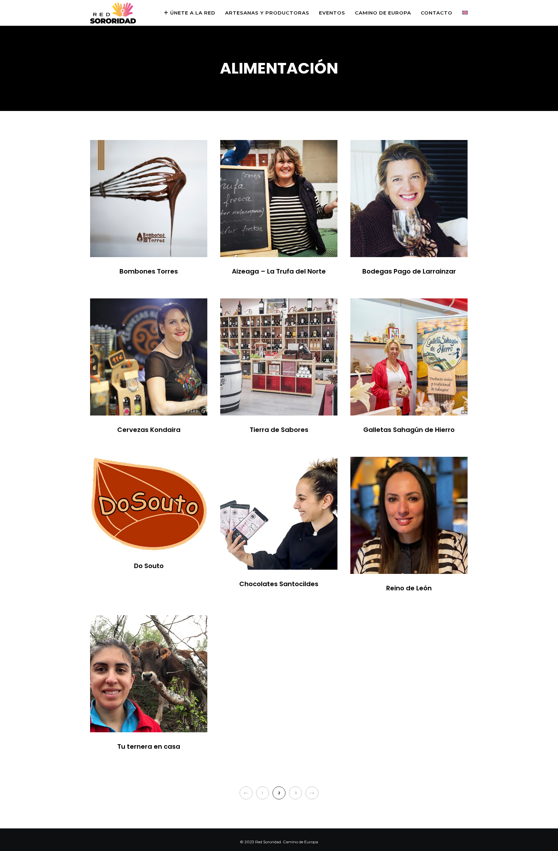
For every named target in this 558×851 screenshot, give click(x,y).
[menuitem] (460, 13)
